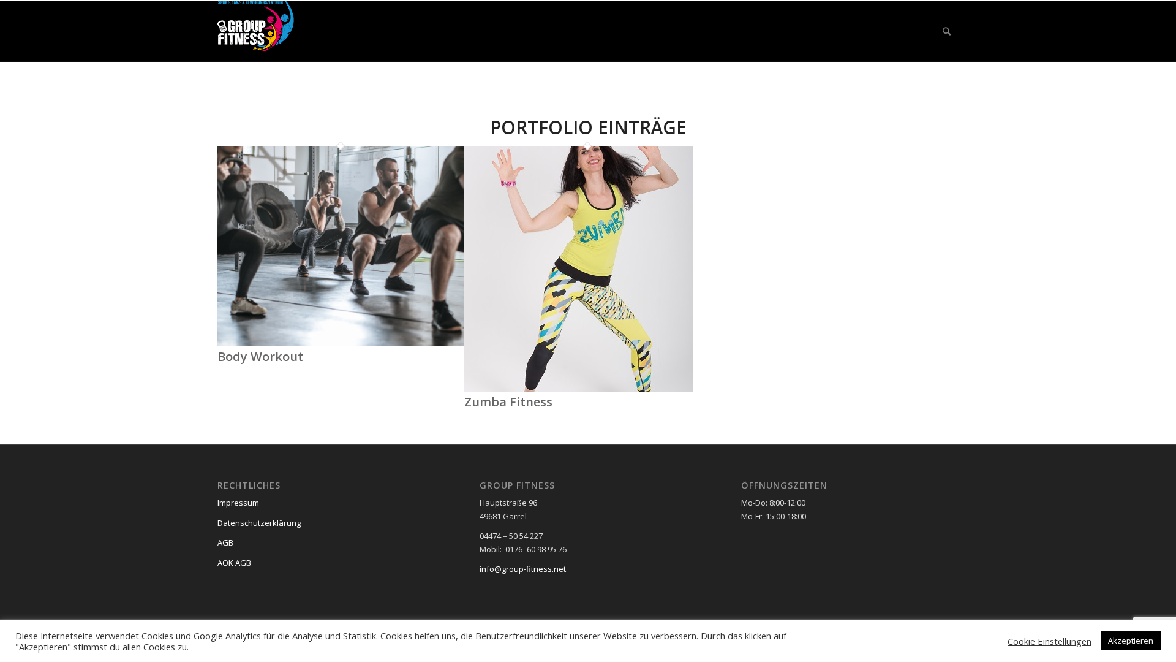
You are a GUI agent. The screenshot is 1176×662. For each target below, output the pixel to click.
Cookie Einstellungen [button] (1049, 641)
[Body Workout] (340, 343)
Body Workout (260, 356)
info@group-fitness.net (523, 568)
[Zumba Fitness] (578, 388)
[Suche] (947, 31)
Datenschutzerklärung (259, 522)
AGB (225, 542)
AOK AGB (234, 562)
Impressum (238, 502)
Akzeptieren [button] (1130, 640)
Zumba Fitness (508, 402)
